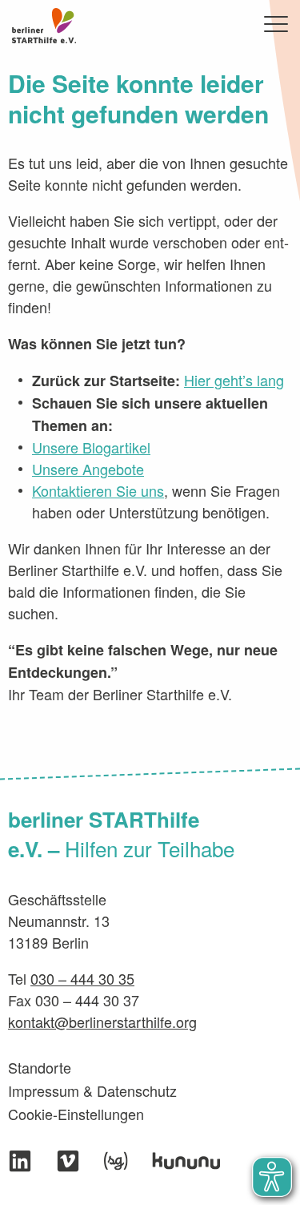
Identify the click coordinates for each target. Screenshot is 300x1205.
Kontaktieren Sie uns (98, 490)
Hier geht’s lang (234, 379)
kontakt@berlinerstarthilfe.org (102, 1021)
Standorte (39, 1067)
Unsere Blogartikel (91, 447)
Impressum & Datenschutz (92, 1090)
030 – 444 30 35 (82, 978)
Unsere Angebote (88, 468)
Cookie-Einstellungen (76, 1113)
